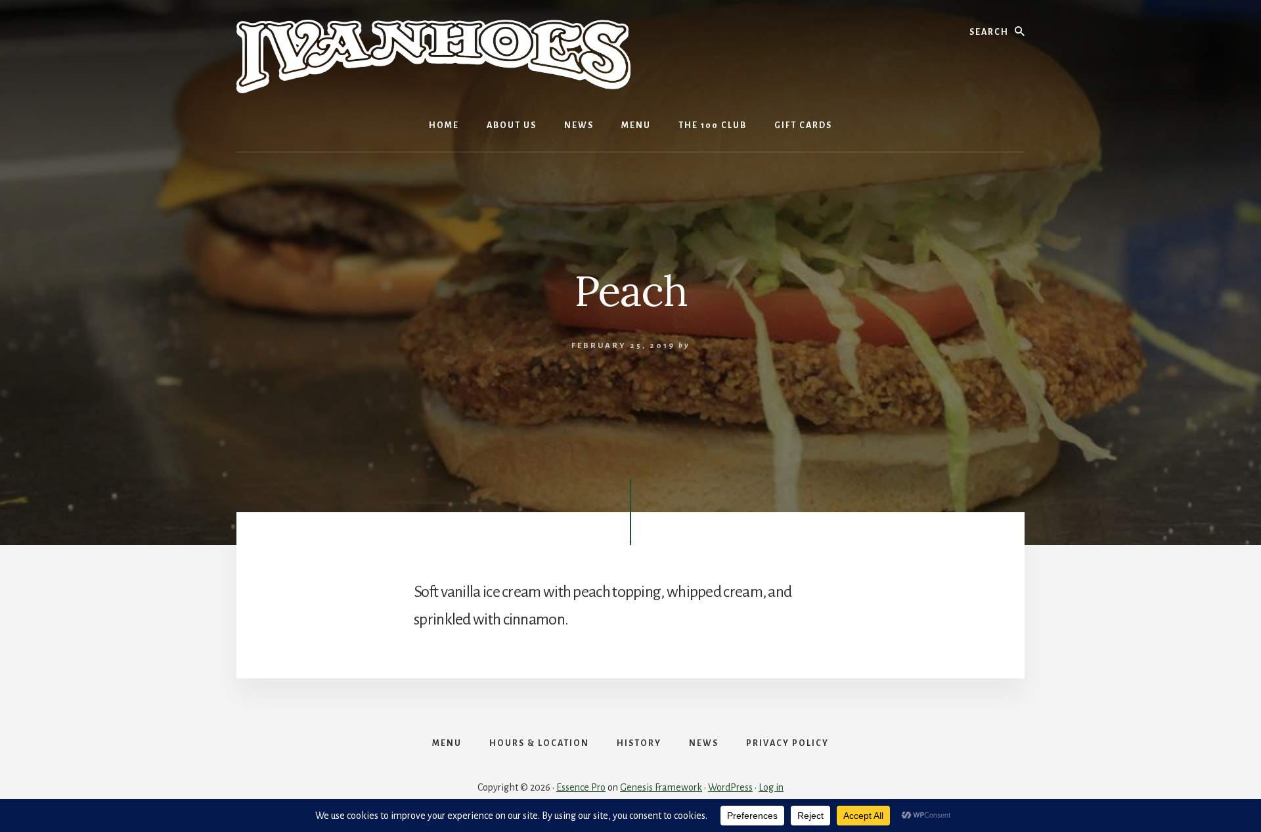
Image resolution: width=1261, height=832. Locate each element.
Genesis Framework (661, 787)
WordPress (730, 787)
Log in (771, 787)
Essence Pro (581, 787)
